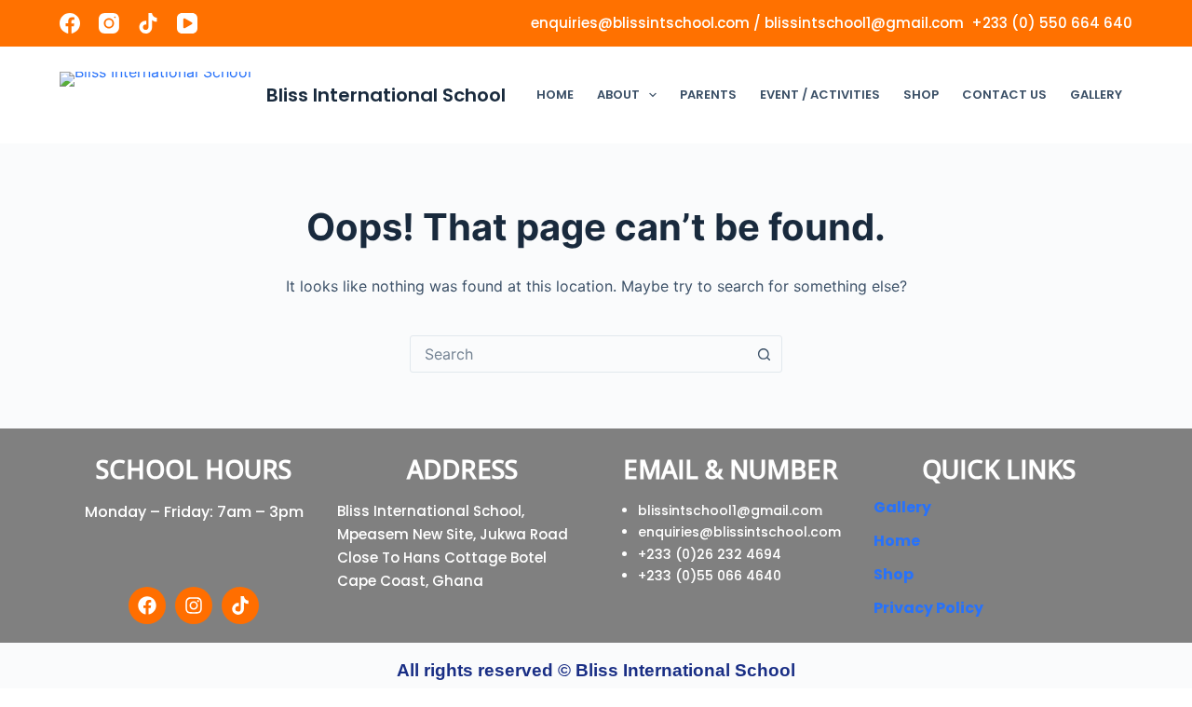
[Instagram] (109, 23)
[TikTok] (148, 23)
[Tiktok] (240, 605)
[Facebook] (70, 23)
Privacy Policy (928, 608)
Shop (921, 94)
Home (555, 94)
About (618, 94)
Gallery (1096, 94)
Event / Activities (820, 94)
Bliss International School (386, 95)
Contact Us (1004, 94)
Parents (708, 94)
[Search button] (763, 354)
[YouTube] (187, 23)
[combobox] (578, 354)
